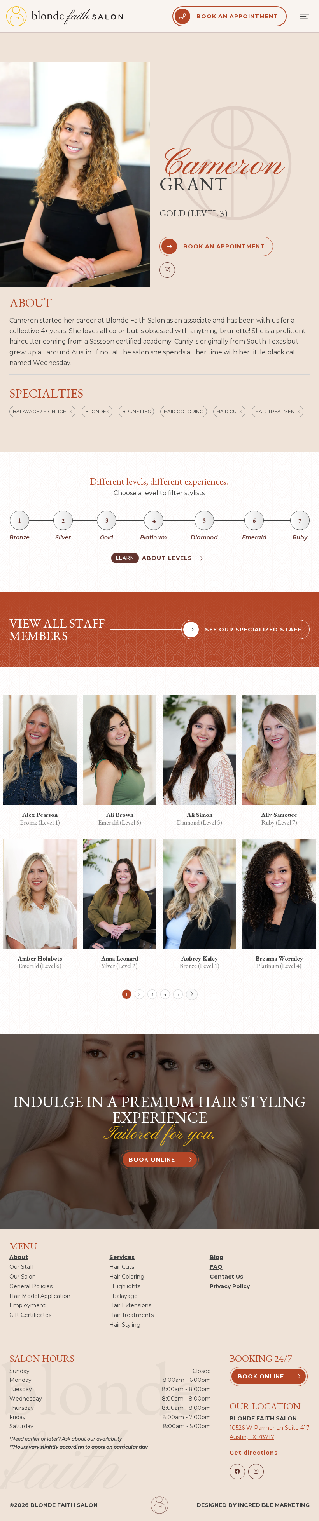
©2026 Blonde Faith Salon (53, 1505)
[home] (64, 16)
